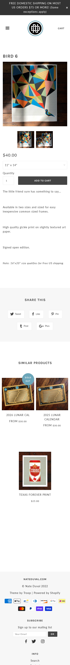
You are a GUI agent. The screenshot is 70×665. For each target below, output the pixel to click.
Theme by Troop (20, 592)
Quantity (8, 173)
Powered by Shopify (47, 592)
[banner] (35, 28)
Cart (61, 28)
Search (35, 660)
